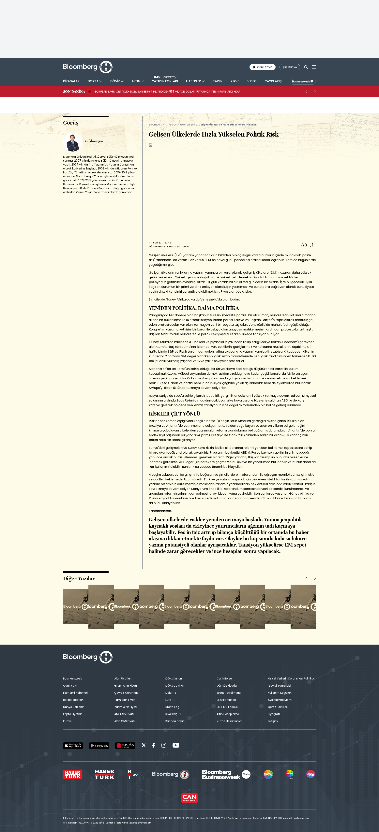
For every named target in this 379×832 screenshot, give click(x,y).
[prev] (306, 91)
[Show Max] (311, 774)
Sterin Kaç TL (174, 707)
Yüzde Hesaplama (229, 721)
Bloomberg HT (157, 124)
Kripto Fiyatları (72, 714)
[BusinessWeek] (303, 81)
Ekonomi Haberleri (75, 693)
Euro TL (170, 700)
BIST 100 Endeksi (227, 707)
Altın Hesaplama (228, 714)
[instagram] (163, 746)
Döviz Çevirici (174, 686)
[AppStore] (73, 745)
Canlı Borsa (224, 678)
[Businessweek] (226, 774)
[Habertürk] (72, 774)
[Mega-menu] (314, 67)
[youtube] (176, 746)
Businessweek (72, 678)
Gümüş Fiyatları (227, 686)
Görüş (173, 124)
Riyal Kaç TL (173, 714)
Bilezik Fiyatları (226, 700)
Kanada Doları (174, 721)
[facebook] (153, 746)
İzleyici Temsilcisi (279, 686)
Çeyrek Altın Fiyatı (126, 693)
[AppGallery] (125, 745)
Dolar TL (170, 693)
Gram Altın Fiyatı (125, 686)
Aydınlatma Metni (280, 700)
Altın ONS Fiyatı (124, 721)
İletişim (273, 721)
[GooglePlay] (99, 745)
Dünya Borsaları (73, 707)
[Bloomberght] (88, 67)
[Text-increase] (304, 245)
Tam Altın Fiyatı (124, 700)
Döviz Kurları (173, 678)
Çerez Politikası (278, 707)
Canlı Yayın (70, 686)
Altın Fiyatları (122, 678)
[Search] (306, 67)
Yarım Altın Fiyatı (125, 707)
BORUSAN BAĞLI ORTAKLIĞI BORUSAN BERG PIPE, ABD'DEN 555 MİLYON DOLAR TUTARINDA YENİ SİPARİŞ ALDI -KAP (167, 92)
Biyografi (274, 714)
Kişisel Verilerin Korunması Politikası (291, 678)
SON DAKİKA (74, 92)
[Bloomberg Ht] (171, 774)
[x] (143, 746)
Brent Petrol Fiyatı (229, 693)
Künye (67, 721)
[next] (315, 91)
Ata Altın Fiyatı (124, 714)
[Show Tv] (268, 774)
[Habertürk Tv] (104, 774)
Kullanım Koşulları (280, 693)
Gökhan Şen (187, 124)
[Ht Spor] (133, 774)
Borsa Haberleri (73, 700)
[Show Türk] (289, 774)
